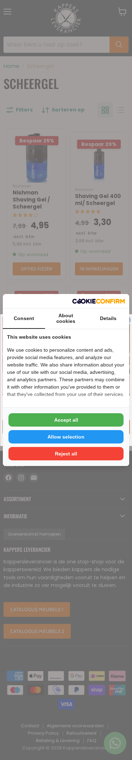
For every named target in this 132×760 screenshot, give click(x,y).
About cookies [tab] (65, 318)
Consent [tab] (24, 318)
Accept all (66, 420)
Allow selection (66, 437)
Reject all (66, 453)
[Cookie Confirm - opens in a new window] (98, 301)
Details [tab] (108, 318)
